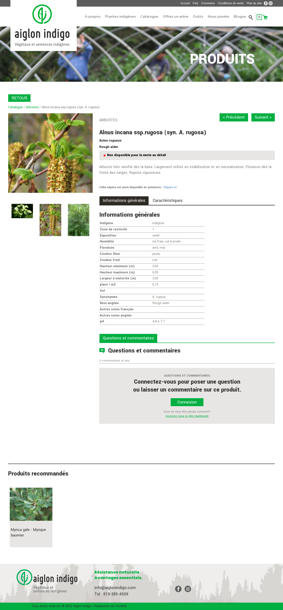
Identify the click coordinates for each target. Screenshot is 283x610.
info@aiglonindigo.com (115, 588)
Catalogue (149, 16)
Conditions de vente (231, 3)
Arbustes (32, 107)
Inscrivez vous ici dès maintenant (187, 416)
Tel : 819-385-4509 (111, 594)
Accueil (185, 3)
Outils (198, 16)
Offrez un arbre (175, 16)
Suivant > (263, 117)
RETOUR (19, 98)
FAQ (195, 3)
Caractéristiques (168, 200)
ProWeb (121, 606)
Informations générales (124, 200)
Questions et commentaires (128, 338)
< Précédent (234, 117)
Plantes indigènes (120, 16)
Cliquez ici (170, 187)
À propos (93, 16)
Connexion (208, 3)
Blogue (240, 16)
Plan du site (254, 3)
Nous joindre (218, 16)
